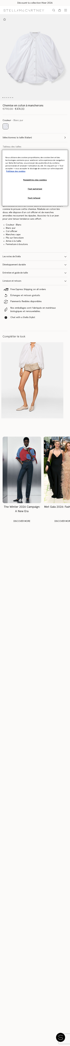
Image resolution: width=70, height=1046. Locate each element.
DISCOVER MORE (22, 521)
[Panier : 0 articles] (60, 10)
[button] (35, 57)
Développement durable (14, 265)
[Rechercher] (54, 10)
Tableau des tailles (12, 147)
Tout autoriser (35, 189)
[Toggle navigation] (66, 10)
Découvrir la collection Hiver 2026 (35, 3)
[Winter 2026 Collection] (22, 470)
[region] (35, 177)
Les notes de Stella (12, 257)
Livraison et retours (12, 281)
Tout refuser (34, 198)
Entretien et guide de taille (15, 273)
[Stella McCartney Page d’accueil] (24, 10)
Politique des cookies (15, 171)
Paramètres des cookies (35, 180)
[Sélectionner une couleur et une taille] (5, 19)
